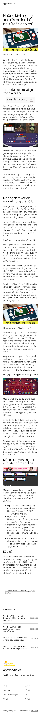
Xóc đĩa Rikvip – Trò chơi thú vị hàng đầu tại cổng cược (15, 639)
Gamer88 (11, 54)
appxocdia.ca (9, 3)
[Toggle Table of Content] (30, 100)
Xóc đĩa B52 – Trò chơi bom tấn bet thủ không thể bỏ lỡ (15, 647)
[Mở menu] (36, 3)
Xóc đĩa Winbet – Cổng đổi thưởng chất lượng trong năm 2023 (14, 618)
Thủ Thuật (21, 54)
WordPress (34, 711)
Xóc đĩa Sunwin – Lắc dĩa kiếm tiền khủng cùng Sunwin (12, 629)
